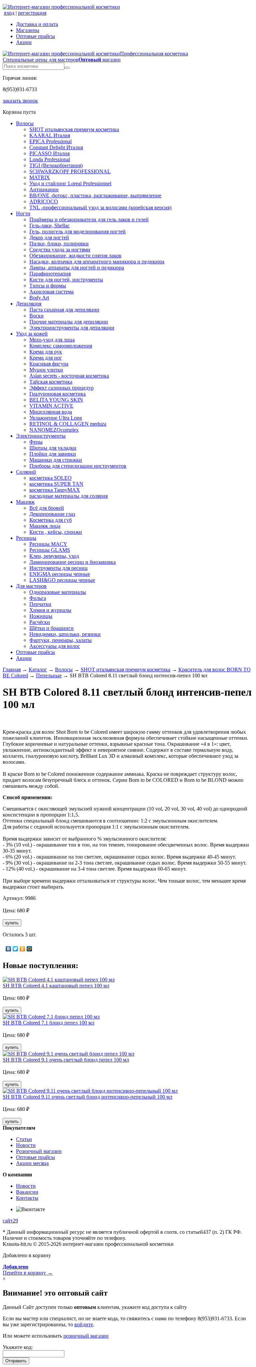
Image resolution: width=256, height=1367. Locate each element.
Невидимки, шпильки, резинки (65, 634)
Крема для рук (45, 352)
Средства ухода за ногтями (59, 249)
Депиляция (28, 303)
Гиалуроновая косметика (57, 394)
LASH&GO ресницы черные (62, 580)
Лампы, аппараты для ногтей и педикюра (76, 267)
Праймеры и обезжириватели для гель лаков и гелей (89, 219)
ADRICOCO (43, 201)
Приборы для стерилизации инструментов (77, 466)
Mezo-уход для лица (52, 340)
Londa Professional (49, 159)
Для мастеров (31, 586)
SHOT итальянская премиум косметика (74, 129)
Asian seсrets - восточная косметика (69, 376)
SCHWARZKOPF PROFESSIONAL (70, 171)
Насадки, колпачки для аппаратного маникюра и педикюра (96, 261)
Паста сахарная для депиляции (64, 309)
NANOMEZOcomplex (54, 430)
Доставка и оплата (37, 24)
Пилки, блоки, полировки (59, 243)
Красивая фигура (48, 364)
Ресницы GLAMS (49, 550)
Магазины (27, 30)
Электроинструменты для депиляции (71, 327)
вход (9, 13)
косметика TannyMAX (54, 490)
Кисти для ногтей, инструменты (66, 279)
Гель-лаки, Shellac (49, 225)
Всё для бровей (46, 508)
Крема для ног (45, 358)
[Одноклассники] (22, 948)
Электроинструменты (41, 436)
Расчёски (39, 622)
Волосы (25, 123)
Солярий (26, 472)
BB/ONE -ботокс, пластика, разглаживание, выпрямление (95, 195)
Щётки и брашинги (51, 628)
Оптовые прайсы (35, 36)
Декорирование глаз (52, 514)
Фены (36, 442)
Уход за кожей (32, 333)
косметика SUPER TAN (56, 484)
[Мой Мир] (29, 948)
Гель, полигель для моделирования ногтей (77, 231)
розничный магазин (86, 1336)
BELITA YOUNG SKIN (56, 400)
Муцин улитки (46, 370)
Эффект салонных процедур (61, 388)
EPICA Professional (50, 141)
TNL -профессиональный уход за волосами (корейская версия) (100, 207)
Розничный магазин (39, 1151)
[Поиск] (67, 68)
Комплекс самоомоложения (60, 346)
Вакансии (27, 1192)
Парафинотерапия (50, 273)
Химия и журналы (50, 610)
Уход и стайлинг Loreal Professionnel (70, 183)
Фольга (37, 598)
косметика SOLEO (50, 478)
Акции (24, 42)
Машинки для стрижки (55, 460)
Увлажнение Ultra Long (55, 418)
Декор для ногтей (49, 237)
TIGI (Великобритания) (56, 165)
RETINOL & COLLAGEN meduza (67, 424)
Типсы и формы (47, 285)
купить (12, 922)
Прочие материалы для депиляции (68, 321)
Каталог (38, 669)
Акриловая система (51, 291)
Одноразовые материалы (57, 592)
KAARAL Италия (49, 135)
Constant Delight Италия (56, 147)
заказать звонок (20, 100)
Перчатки (40, 604)
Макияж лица (44, 526)
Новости (26, 1145)
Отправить (16, 1360)
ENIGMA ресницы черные (59, 574)
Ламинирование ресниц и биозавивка (72, 562)
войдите (83, 1324)
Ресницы (26, 538)
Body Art (39, 297)
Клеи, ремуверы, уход (54, 556)
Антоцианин (44, 189)
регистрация (32, 13)
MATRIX (39, 177)
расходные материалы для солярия (68, 496)
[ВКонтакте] (8, 948)
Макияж (25, 502)
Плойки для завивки (52, 454)
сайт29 (10, 1220)
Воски (36, 315)
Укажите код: (18, 1347)
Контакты (27, 1198)
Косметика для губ (50, 520)
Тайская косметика (50, 382)
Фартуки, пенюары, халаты (60, 640)
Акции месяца (32, 1163)
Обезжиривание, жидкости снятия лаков (75, 255)
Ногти (23, 213)
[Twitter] (15, 948)
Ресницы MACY (48, 544)
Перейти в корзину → (28, 1270)
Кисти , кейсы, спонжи (55, 532)
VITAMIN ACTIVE (51, 406)
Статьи (24, 1139)
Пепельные (49, 675)
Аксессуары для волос (54, 646)
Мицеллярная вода (50, 412)
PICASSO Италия (49, 153)
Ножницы (40, 616)
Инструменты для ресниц (58, 568)
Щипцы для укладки (52, 448)
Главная (12, 669)
